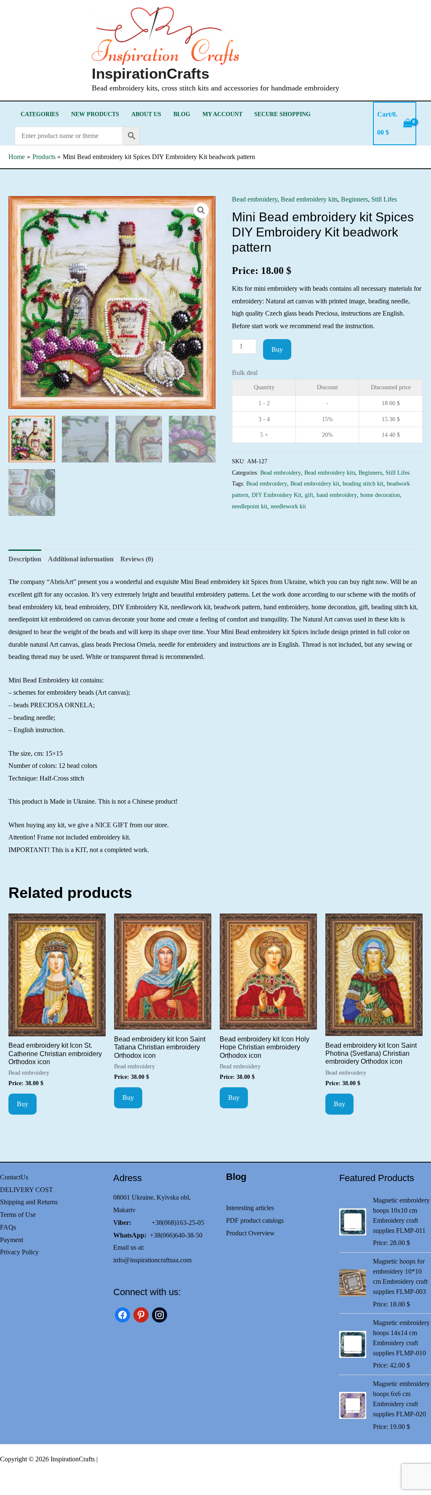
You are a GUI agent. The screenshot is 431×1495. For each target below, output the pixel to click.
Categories (40, 114)
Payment (11, 1239)
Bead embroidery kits (309, 199)
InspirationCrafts (150, 73)
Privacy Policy (19, 1252)
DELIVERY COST (26, 1189)
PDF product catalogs (255, 1220)
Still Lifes (384, 199)
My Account (222, 114)
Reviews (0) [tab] (136, 559)
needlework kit (288, 506)
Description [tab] (24, 559)
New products (95, 114)
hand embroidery (337, 494)
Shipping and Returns (29, 1202)
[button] (201, 210)
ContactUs (14, 1177)
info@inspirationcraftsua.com (152, 1260)
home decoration (380, 494)
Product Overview (250, 1233)
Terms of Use (18, 1214)
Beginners (354, 199)
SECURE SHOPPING (282, 114)
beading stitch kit (363, 483)
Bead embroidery (254, 199)
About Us (146, 114)
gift (309, 494)
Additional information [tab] (81, 559)
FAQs (8, 1227)
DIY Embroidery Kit (276, 494)
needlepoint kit (249, 506)
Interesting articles (250, 1207)
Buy (277, 349)
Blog (181, 114)
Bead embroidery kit (314, 483)
